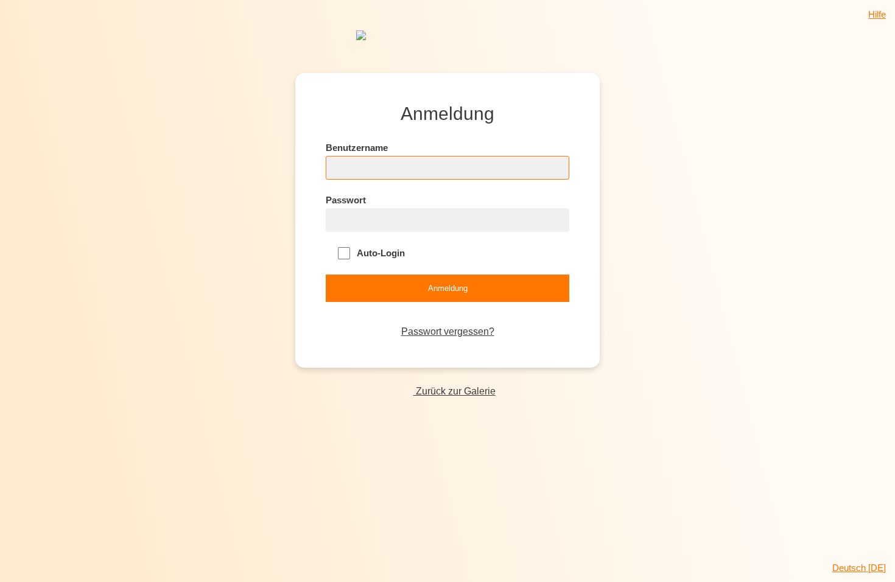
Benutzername (357, 147)
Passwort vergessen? (447, 331)
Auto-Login (380, 253)
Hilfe (877, 14)
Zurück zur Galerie (454, 391)
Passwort (346, 200)
